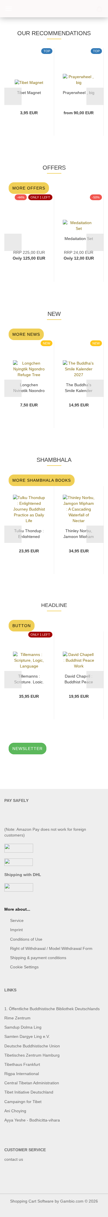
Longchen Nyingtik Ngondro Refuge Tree (29, 387)
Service (17, 920)
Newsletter (27, 748)
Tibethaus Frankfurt (22, 1064)
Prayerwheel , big (78, 92)
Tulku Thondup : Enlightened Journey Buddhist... (29, 533)
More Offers (28, 188)
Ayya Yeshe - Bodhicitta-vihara (32, 1120)
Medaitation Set (79, 238)
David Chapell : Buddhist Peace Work (79, 678)
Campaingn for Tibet (22, 1101)
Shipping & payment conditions (38, 957)
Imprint (16, 929)
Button (21, 625)
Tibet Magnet (29, 92)
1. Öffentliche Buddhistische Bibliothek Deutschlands (52, 1008)
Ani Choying (15, 1111)
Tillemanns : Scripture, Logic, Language (29, 678)
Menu (8, 8)
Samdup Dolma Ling (22, 1027)
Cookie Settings (24, 967)
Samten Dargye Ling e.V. (27, 1036)
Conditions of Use (26, 939)
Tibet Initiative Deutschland (28, 1092)
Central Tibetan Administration (31, 1083)
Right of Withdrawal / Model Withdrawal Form (51, 948)
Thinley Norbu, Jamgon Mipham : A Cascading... (78, 533)
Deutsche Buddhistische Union (32, 1046)
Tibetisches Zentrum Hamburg (32, 1055)
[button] (13, 96)
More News (26, 334)
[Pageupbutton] (92, 1208)
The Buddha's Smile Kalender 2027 (78, 387)
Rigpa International (22, 1073)
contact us (13, 1159)
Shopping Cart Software (32, 1201)
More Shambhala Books (41, 480)
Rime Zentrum (17, 1018)
